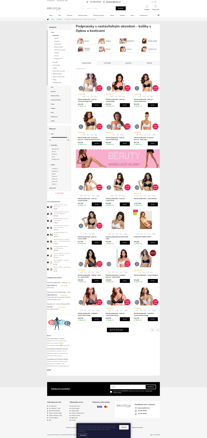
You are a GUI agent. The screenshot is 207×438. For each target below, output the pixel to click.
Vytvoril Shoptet (156, 434)
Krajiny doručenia (75, 415)
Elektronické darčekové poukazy (57, 349)
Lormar (54, 181)
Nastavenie (83, 435)
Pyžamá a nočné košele (58, 77)
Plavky (52, 104)
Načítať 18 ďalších (117, 330)
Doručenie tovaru (75, 406)
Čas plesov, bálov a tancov (56, 338)
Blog (50, 420)
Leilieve (54, 179)
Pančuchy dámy (55, 96)
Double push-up (58, 58)
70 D (145, 196)
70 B (88, 96)
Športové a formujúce (59, 50)
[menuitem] (51, 15)
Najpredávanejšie (86, 63)
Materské (56, 53)
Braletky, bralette (58, 47)
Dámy (52, 32)
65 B (84, 96)
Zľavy (52, 112)
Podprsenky (56, 35)
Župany (54, 79)
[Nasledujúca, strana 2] (152, 330)
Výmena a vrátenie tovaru (77, 413)
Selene (54, 184)
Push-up (56, 55)
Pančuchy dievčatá (56, 100)
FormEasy (55, 171)
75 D (121, 272)
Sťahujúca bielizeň (57, 74)
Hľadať (120, 8)
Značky (53, 121)
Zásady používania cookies (55, 415)
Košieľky (55, 68)
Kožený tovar (54, 117)
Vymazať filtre (60, 193)
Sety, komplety (56, 65)
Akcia (53, 151)
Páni (52, 87)
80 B (95, 96)
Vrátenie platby (75, 410)
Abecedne (149, 63)
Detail (97, 105)
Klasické (56, 38)
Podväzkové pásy (57, 82)
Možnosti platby (75, 408)
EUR (155, 2)
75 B (92, 96)
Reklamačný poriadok (137, 427)
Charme (54, 176)
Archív (49, 370)
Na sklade (55, 149)
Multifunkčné (57, 44)
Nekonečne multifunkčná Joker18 (57, 359)
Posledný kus (55, 159)
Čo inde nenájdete (53, 418)
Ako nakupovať (50, 0)
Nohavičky (55, 62)
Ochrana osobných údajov (55, 413)
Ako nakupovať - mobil (62, 0)
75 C (149, 135)
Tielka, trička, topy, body (59, 71)
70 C (141, 135)
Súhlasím (124, 427)
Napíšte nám (74, 417)
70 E (149, 234)
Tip (53, 157)
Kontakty (73, 420)
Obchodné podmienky (54, 410)
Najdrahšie (128, 63)
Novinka (54, 154)
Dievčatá (53, 91)
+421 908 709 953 (142, 411)
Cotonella (54, 168)
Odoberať (150, 387)
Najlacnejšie (107, 63)
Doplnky (53, 108)
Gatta (53, 174)
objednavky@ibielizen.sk (143, 408)
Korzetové (56, 41)
